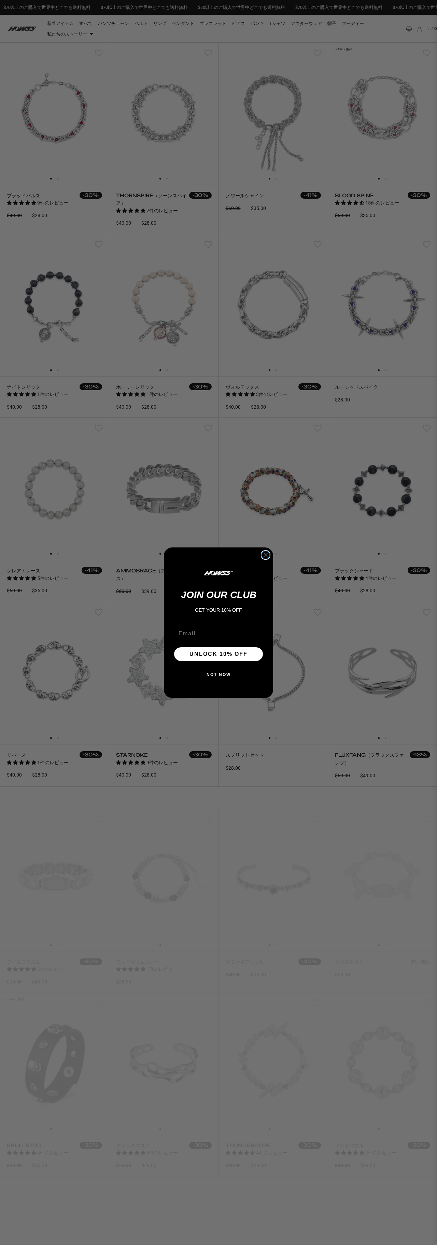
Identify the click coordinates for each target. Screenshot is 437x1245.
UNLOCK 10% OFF (218, 654)
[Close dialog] (266, 555)
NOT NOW (219, 674)
